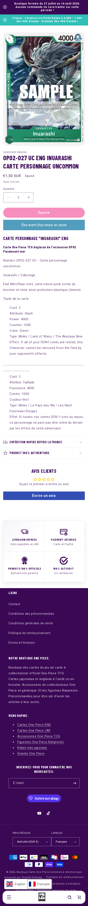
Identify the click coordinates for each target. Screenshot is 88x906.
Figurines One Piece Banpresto (40, 742)
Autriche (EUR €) (27, 841)
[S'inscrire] (74, 783)
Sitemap (37, 877)
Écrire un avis (44, 496)
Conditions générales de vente (31, 623)
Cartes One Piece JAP (34, 730)
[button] (9, 897)
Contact (14, 604)
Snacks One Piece (31, 753)
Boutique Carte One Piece (33, 872)
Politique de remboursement (30, 633)
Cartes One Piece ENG (34, 725)
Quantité (8, 188)
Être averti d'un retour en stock (44, 225)
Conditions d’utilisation (66, 883)
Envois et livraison (22, 642)
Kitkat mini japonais (32, 748)
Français (61, 841)
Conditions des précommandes (31, 613)
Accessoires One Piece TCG (38, 736)
